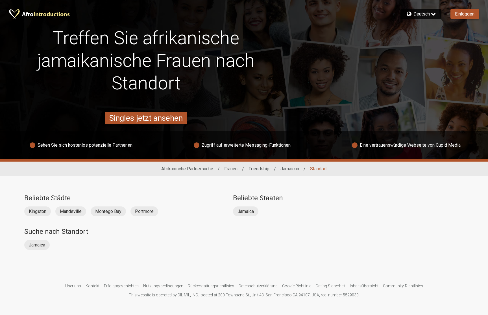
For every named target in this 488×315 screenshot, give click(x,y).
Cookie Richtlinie (296, 286)
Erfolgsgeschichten (121, 286)
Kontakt (92, 286)
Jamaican (289, 168)
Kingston (37, 211)
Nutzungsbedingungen (163, 286)
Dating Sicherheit (330, 286)
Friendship (259, 168)
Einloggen (464, 14)
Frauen (231, 168)
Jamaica (246, 211)
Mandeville (71, 211)
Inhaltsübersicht (364, 286)
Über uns (73, 286)
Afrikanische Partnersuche (187, 168)
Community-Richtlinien (403, 286)
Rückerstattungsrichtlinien (211, 286)
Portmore (144, 211)
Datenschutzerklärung (258, 286)
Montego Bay (108, 211)
